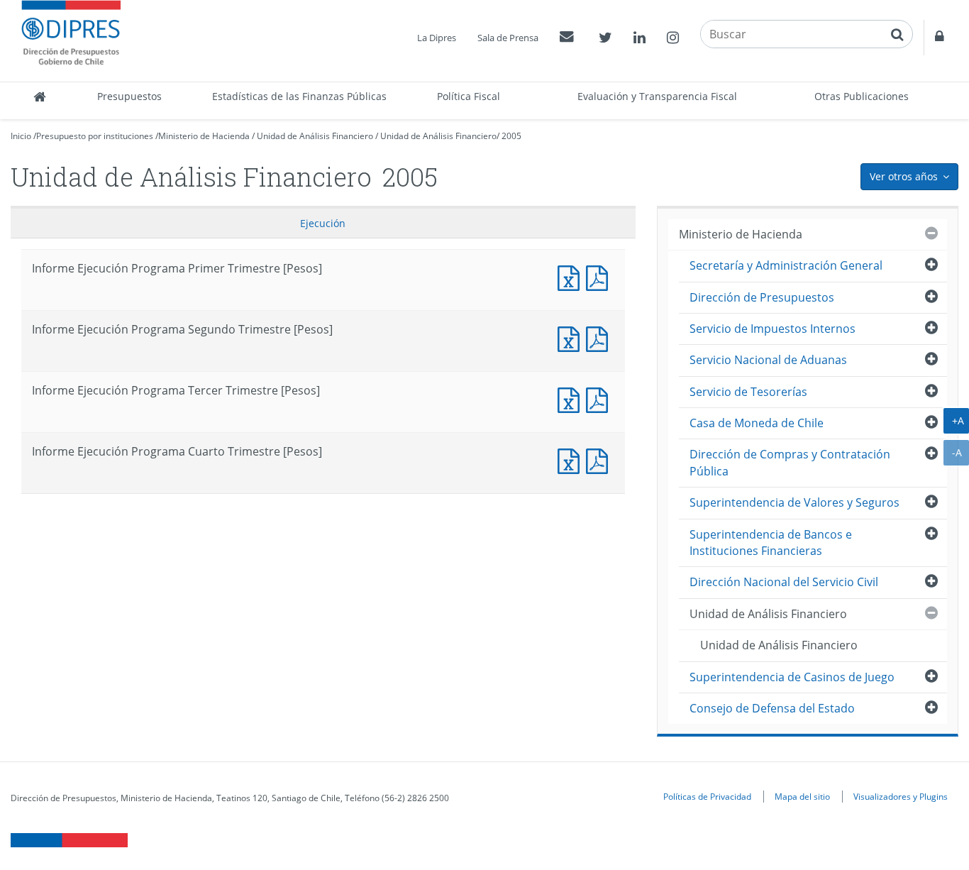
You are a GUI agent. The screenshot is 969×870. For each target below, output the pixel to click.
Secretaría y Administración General (786, 265)
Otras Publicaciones (861, 96)
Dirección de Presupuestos (762, 297)
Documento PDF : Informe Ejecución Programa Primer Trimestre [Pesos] (600, 276)
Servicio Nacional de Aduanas (768, 360)
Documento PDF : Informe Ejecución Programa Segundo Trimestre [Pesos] (600, 337)
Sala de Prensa (507, 37)
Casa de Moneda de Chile (757, 423)
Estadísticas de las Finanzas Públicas (299, 96)
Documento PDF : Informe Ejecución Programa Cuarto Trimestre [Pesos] (600, 459)
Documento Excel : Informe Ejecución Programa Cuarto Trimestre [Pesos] (572, 459)
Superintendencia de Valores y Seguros (794, 502)
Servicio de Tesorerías (748, 392)
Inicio (21, 136)
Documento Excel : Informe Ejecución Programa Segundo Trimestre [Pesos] (572, 337)
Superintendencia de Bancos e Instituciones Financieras (771, 542)
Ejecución (322, 223)
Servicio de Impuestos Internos (773, 328)
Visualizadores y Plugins (900, 796)
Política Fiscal (468, 96)
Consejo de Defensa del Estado (772, 708)
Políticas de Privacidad (707, 796)
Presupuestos (129, 96)
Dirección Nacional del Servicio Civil (784, 582)
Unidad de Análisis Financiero (315, 136)
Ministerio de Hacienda (204, 136)
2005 (511, 136)
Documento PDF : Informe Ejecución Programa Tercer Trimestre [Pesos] (600, 398)
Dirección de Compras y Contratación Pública (790, 462)
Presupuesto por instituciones (94, 136)
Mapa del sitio (802, 796)
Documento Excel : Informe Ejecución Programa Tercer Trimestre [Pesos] (572, 398)
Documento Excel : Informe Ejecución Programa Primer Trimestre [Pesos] (572, 276)
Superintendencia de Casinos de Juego (792, 677)
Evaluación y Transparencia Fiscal (657, 96)
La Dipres (436, 37)
